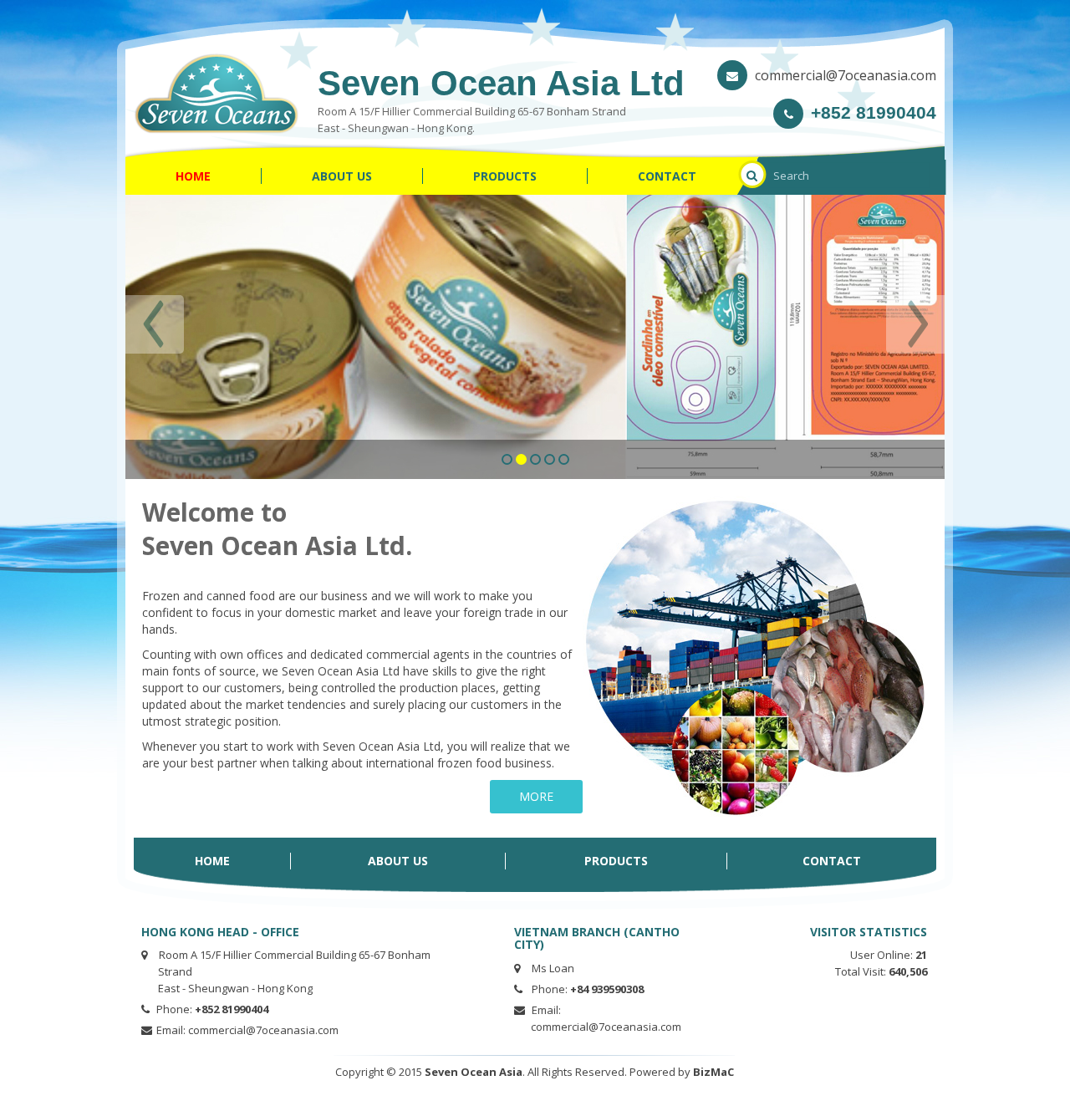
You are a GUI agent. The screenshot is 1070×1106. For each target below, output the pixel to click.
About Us (398, 861)
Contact (667, 176)
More (536, 796)
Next (915, 324)
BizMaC (713, 1071)
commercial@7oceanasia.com (845, 75)
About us (342, 176)
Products (505, 176)
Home (193, 176)
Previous (154, 324)
